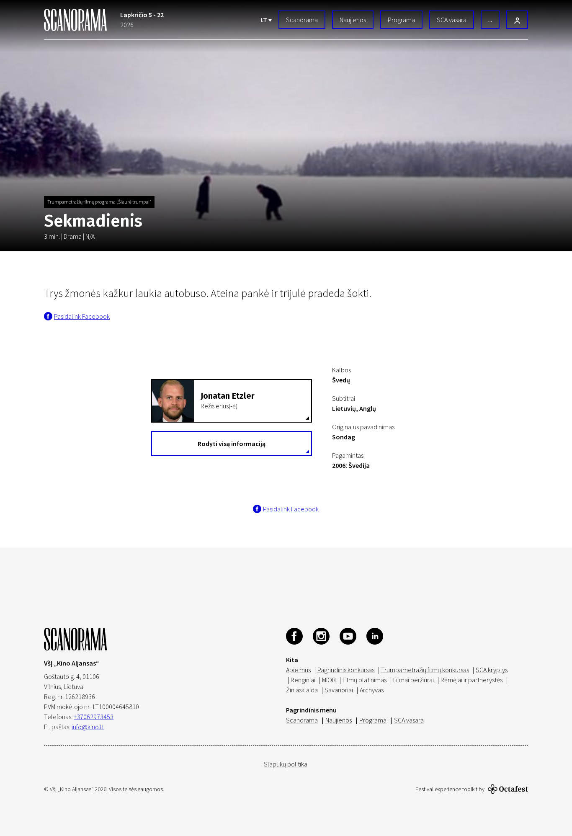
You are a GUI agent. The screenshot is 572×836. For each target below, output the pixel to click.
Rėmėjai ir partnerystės (471, 680)
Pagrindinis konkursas (345, 670)
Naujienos (353, 19)
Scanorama (302, 19)
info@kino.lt (88, 726)
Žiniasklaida (302, 690)
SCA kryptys (492, 670)
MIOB (329, 680)
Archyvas (372, 690)
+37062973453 (93, 716)
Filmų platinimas (364, 680)
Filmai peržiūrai (413, 680)
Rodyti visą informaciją (231, 443)
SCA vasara (451, 19)
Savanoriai (339, 690)
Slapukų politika (285, 764)
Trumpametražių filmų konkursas (425, 670)
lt (264, 19)
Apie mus (298, 670)
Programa (401, 19)
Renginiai (303, 680)
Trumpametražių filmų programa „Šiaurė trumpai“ (99, 202)
